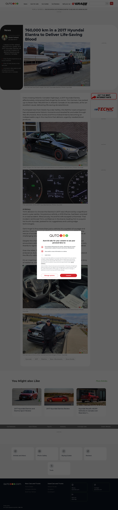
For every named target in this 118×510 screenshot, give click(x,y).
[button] (59, 255)
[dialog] (59, 255)
